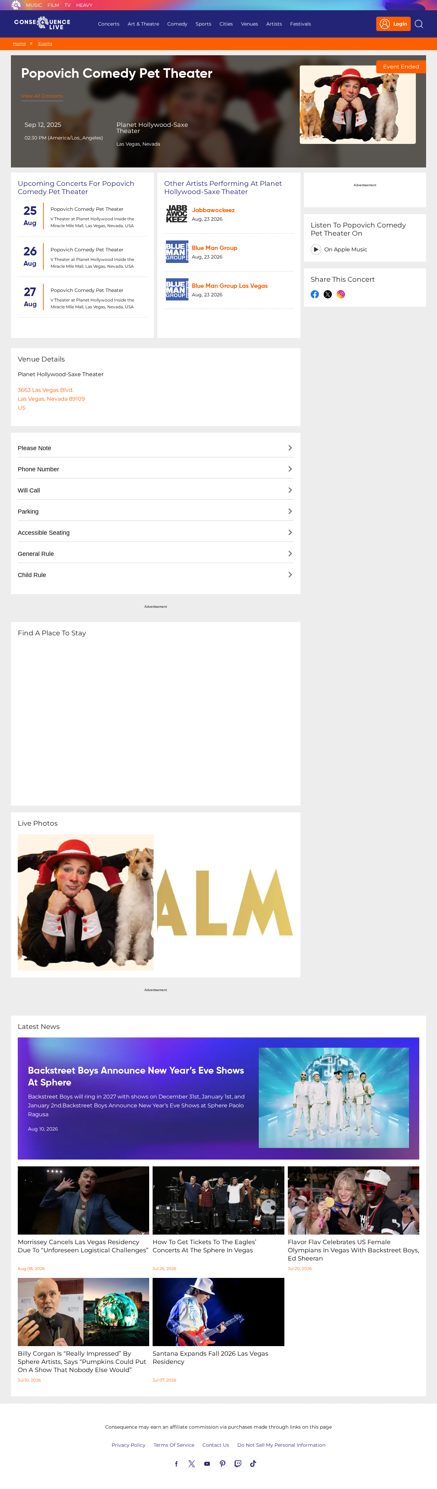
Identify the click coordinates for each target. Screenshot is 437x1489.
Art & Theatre (143, 24)
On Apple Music (345, 249)
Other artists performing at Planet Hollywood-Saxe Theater (223, 187)
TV (68, 5)
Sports (203, 24)
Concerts (108, 24)
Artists (274, 24)
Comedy (177, 24)
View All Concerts (42, 96)
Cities (226, 24)
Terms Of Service (174, 1445)
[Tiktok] (261, 1463)
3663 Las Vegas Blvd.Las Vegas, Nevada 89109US (51, 399)
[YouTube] (215, 1463)
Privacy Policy (128, 1445)
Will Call (29, 490)
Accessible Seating (44, 532)
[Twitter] (199, 1463)
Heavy (84, 5)
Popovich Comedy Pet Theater (87, 209)
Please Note (34, 448)
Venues (249, 24)
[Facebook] (184, 1463)
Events (45, 43)
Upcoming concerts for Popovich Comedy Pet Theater (76, 187)
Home (19, 43)
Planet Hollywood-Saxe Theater (152, 128)
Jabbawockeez (213, 210)
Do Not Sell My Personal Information (281, 1445)
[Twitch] (245, 1463)
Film (53, 5)
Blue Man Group (214, 248)
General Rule (36, 553)
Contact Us (215, 1445)
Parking (28, 511)
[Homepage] (45, 24)
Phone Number (38, 469)
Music (34, 5)
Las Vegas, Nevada (138, 144)
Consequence (16, 5)
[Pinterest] (230, 1463)
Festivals (300, 24)
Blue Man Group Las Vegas (230, 286)
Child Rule (32, 575)
